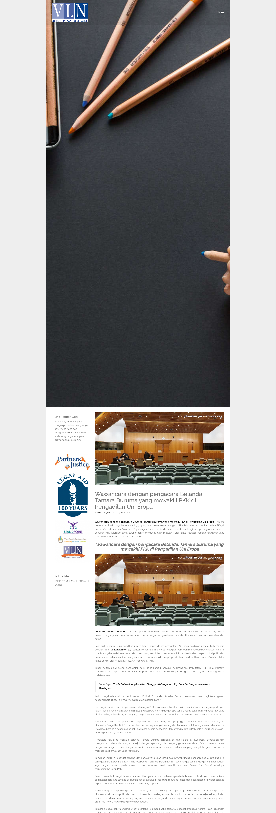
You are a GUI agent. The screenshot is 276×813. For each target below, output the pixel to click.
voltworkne (125, 512)
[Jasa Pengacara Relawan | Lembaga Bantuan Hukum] (70, 12)
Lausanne (120, 649)
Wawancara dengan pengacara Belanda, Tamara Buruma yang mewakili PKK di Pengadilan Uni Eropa (154, 521)
